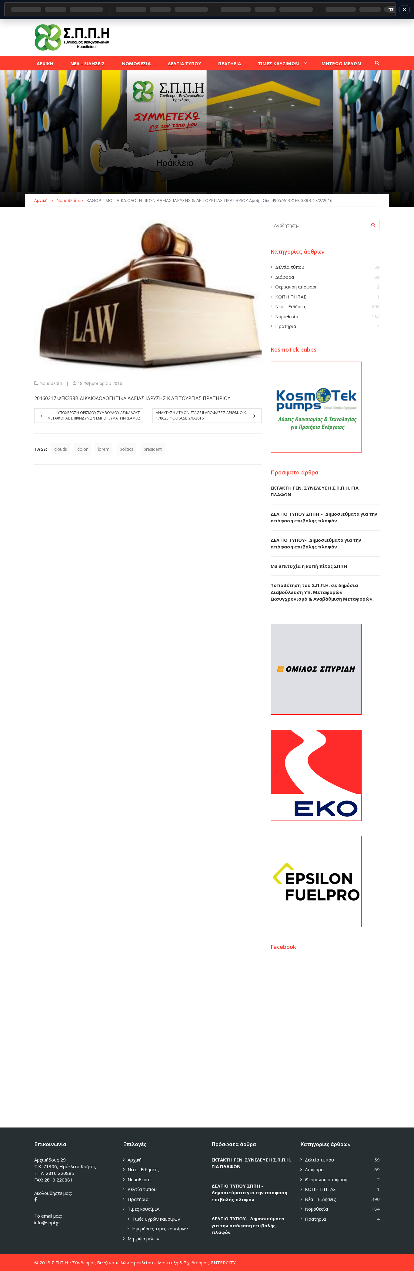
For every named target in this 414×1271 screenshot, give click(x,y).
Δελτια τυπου (184, 63)
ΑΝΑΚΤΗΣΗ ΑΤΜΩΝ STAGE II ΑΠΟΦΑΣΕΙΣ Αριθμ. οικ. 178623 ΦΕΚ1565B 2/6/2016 (201, 415)
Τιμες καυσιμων (278, 63)
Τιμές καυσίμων (144, 1209)
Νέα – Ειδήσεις (290, 306)
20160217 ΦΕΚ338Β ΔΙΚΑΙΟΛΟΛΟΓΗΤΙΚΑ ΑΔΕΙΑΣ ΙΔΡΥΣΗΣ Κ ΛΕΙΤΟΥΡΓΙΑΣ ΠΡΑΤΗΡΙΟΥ (132, 398)
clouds (60, 449)
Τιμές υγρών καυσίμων (156, 1219)
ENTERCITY (223, 1262)
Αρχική (135, 1160)
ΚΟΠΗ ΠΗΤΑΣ (290, 297)
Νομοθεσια (136, 63)
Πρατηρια (229, 63)
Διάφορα (284, 277)
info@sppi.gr (47, 1222)
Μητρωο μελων (341, 63)
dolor (82, 449)
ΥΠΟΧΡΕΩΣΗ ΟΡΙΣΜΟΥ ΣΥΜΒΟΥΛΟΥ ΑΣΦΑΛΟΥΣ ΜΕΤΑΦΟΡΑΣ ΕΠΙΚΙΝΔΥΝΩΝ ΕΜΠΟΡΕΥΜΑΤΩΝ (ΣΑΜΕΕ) (94, 415)
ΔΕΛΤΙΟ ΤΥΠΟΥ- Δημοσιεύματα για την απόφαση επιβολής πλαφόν (248, 1225)
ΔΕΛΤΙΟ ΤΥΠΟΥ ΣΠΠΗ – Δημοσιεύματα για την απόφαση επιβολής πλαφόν (249, 1192)
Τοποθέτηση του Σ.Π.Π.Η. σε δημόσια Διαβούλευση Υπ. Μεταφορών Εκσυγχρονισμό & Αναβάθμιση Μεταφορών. (322, 592)
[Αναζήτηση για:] (325, 225)
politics (126, 449)
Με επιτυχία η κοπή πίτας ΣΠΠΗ (309, 566)
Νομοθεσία (50, 383)
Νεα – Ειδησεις (87, 63)
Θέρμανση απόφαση (296, 287)
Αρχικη (45, 63)
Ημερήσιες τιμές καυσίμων (160, 1228)
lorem (103, 449)
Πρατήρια (285, 326)
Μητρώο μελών (143, 1239)
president (153, 449)
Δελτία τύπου (289, 267)
